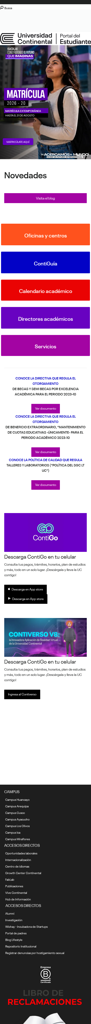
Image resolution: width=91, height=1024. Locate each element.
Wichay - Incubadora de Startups (26, 926)
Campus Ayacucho (17, 819)
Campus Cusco (15, 812)
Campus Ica (12, 832)
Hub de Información (18, 899)
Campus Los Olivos (17, 825)
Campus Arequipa (17, 806)
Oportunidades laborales (21, 853)
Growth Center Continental (23, 873)
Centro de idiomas (17, 866)
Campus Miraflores (17, 839)
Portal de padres (15, 933)
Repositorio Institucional (20, 946)
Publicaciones (14, 886)
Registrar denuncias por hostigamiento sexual (34, 952)
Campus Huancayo (17, 799)
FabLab (9, 879)
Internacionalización (18, 859)
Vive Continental (16, 892)
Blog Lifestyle (13, 939)
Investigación (13, 920)
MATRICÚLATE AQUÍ (18, 142)
